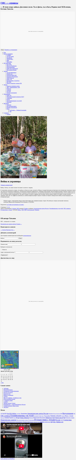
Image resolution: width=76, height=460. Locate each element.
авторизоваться (27, 235)
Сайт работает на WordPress (8, 458)
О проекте (6, 113)
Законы (5, 84)
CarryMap (18, 413)
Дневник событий (55, 416)
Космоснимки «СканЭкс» (13, 80)
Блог (5, 52)
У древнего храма (8, 400)
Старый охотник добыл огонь (11, 406)
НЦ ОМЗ (9, 82)
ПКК (8, 60)
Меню (2, 49)
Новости (4, 249)
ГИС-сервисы (67, 208)
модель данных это (57, 422)
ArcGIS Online (10, 56)
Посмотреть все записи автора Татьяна (11, 224)
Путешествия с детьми (6, 209)
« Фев (2, 382)
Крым (14, 417)
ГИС (74, 413)
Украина (37, 209)
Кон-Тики (9, 64)
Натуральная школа (11, 106)
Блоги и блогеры (56, 413)
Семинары (9, 98)
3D (1, 413)
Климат (7, 417)
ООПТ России (10, 78)
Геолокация (36, 415)
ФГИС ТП (9, 79)
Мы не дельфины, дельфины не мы (12, 397)
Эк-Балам (6, 388)
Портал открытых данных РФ (14, 83)
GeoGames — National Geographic (18, 110)
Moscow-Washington (12, 66)
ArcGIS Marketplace (11, 72)
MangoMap (9, 62)
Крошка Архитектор (12, 107)
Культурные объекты (22, 417)
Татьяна (26, 208)
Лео (10, 111)
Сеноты (3, 229)
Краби (11, 417)
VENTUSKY (10, 59)
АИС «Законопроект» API (13, 87)
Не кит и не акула (8, 392)
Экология (35, 422)
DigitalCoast (9, 74)
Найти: (2, 238)
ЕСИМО (9, 55)
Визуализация (67, 413)
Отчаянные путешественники (11, 391)
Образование (7, 94)
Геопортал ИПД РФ (12, 75)
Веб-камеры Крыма (11, 70)
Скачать (9, 114)
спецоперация (30, 209)
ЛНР (25, 209)
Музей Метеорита (8, 389)
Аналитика (24, 413)
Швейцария (30, 422)
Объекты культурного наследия (55, 417)
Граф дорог (41, 415)
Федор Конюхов (11, 67)
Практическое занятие (8, 420)
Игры (8, 108)
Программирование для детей (14, 100)
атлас (38, 422)
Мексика (31, 417)
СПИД (61, 420)
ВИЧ (61, 413)
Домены (63, 415)
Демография (47, 415)
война (19, 209)
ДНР (22, 209)
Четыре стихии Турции (9, 403)
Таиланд (3, 422)
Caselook (9, 90)
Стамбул (6, 401)
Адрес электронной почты (8, 252)
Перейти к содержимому (11, 49)
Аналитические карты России (41, 208)
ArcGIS (4, 413)
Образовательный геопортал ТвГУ (15, 96)
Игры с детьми (69, 416)
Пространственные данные (22, 420)
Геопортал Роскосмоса (12, 76)
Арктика (51, 413)
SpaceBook (9, 57)
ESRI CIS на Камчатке (12, 68)
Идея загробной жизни (9, 399)
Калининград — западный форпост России (15, 404)
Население (42, 417)
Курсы (8, 99)
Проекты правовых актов (13, 86)
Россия (57, 420)
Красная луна (10, 229)
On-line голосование (12, 92)
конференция (47, 422)
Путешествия (31, 420)
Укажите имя (4, 244)
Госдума (9, 91)
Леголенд (6, 407)
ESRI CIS (9, 95)
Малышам (6, 103)
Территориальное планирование (14, 422)
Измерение (2, 417)
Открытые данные (70, 417)
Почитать (9, 102)
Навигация (36, 417)
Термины (9, 104)
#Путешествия (7, 63)
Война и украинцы (8, 395)
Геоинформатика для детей (56, 208)
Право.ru (9, 88)
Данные (6, 71)
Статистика (67, 420)
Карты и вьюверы (8, 53)
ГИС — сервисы (9, 3)
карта (42, 422)
